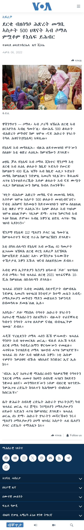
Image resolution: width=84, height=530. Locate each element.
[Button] (76, 60)
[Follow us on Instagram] (24, 458)
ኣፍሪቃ (7, 17)
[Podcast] (41, 458)
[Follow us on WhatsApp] (6, 467)
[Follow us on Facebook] (6, 458)
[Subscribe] (50, 458)
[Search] (72, 525)
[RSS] (59, 458)
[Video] (54, 525)
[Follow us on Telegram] (68, 458)
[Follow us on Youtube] (15, 458)
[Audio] (35, 525)
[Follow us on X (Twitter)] (32, 458)
